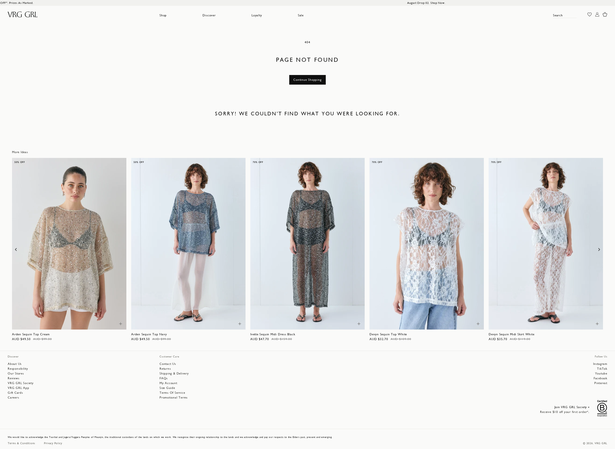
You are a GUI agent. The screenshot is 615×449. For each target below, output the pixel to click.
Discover (209, 15)
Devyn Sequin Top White (388, 334)
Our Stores (16, 373)
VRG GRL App (18, 388)
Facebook (600, 378)
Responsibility (18, 368)
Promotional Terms (174, 397)
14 (94, 323)
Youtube (601, 373)
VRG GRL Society (21, 383)
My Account (168, 383)
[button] (163, 15)
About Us (15, 364)
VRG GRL (601, 443)
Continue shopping (307, 79)
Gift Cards (15, 392)
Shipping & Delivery (174, 373)
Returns (165, 368)
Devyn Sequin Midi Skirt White (512, 334)
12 (80, 323)
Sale (301, 15)
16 (465, 323)
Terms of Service (172, 392)
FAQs (164, 378)
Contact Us (168, 364)
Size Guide (167, 388)
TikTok (602, 368)
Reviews (13, 378)
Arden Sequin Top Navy (149, 334)
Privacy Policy (53, 443)
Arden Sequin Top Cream (31, 334)
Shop (163, 15)
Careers (13, 397)
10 (66, 323)
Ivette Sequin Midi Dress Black (272, 334)
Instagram (600, 364)
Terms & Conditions (21, 443)
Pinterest (600, 383)
